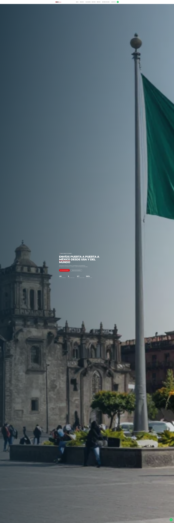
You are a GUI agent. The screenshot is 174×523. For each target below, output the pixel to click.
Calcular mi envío (65, 270)
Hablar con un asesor (76, 270)
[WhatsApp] (118, 2)
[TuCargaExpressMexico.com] (58, 2)
